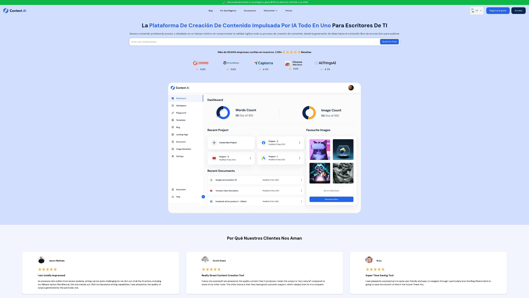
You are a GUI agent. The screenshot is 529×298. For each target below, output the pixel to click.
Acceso (518, 10)
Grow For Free (389, 41)
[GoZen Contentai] (17, 10)
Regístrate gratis (498, 10)
